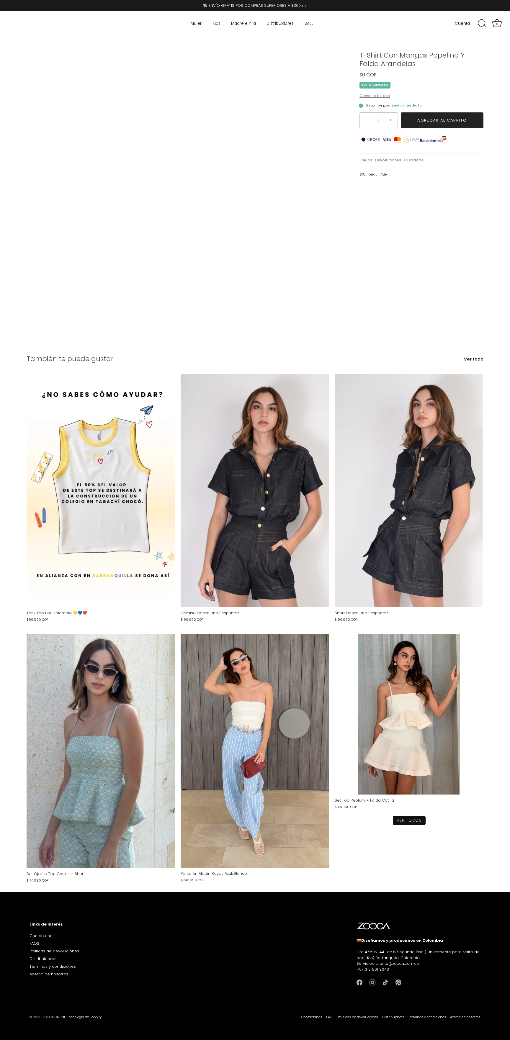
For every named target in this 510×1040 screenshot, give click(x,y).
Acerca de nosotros (49, 974)
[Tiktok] (385, 982)
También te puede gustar (70, 358)
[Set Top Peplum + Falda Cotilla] (409, 714)
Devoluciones (388, 160)
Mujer (196, 23)
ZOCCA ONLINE (54, 1017)
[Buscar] (481, 23)
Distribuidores (280, 23)
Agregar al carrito (442, 120)
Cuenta (462, 23)
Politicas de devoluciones (54, 951)
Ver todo (473, 359)
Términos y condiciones (53, 966)
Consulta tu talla (374, 96)
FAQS (34, 943)
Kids (216, 23)
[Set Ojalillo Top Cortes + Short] (101, 751)
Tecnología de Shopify (84, 1017)
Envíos (365, 160)
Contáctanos (42, 936)
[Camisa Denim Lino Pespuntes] (255, 490)
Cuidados (413, 160)
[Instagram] (372, 982)
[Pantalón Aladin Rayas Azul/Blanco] (255, 751)
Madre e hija (243, 23)
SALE (309, 23)
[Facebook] (359, 982)
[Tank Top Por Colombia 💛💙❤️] (101, 490)
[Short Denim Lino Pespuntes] (409, 490)
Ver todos (409, 820)
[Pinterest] (398, 982)
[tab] (367, 160)
